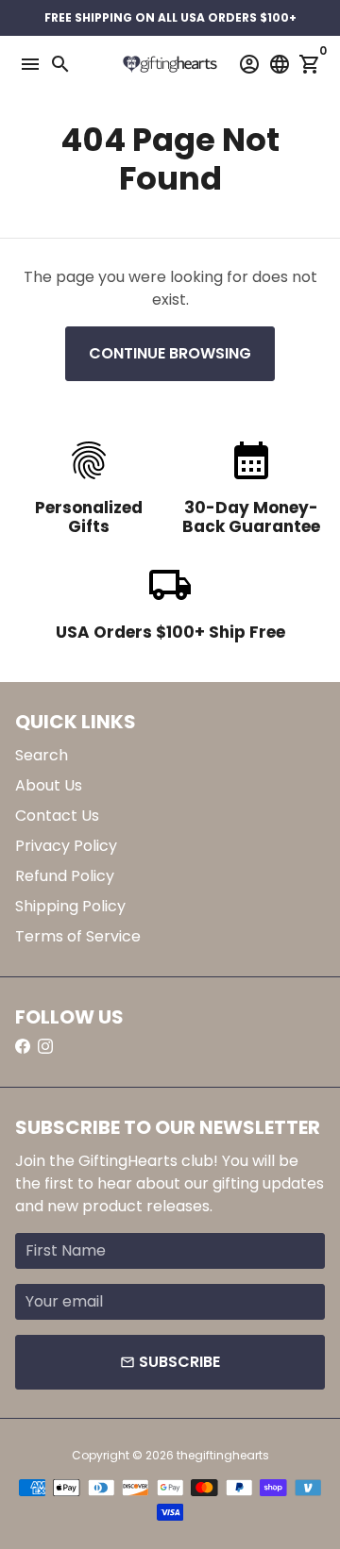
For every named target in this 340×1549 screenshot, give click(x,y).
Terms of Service (78, 936)
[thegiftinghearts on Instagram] (45, 1047)
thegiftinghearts (223, 1455)
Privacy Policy (66, 846)
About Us (48, 785)
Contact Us (57, 815)
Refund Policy (64, 876)
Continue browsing (170, 353)
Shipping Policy (70, 906)
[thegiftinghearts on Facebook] (22, 1047)
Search (41, 755)
